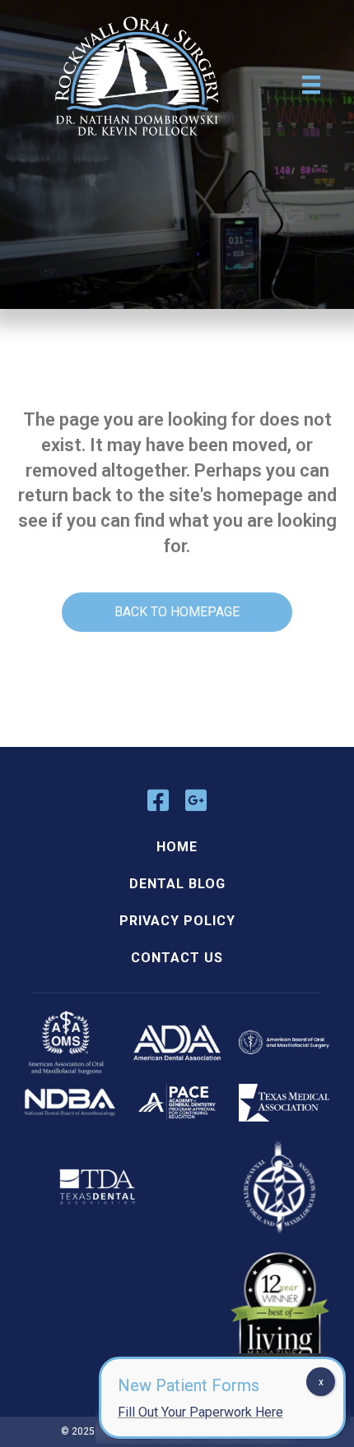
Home (177, 847)
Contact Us (177, 957)
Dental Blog (177, 884)
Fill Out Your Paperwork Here (200, 1412)
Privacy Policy (177, 921)
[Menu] (311, 84)
